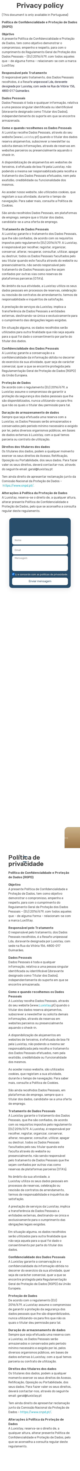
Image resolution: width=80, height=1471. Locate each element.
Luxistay (45, 1005)
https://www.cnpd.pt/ (18, 485)
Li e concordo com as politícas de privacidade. (41, 574)
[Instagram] (38, 635)
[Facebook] (16, 635)
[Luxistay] (42, 19)
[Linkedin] (60, 635)
